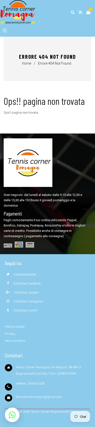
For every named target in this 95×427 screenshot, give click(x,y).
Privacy (10, 333)
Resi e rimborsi (15, 341)
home (26, 63)
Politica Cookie (15, 326)
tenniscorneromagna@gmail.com (39, 397)
